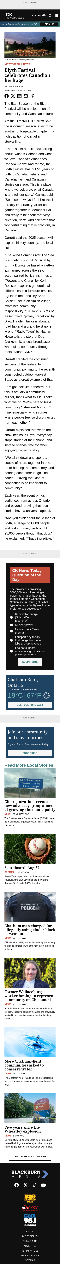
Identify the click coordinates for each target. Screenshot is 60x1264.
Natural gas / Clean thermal (27, 631)
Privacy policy (30, 1255)
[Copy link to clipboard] (32, 96)
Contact (30, 1231)
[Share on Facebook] (6, 96)
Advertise (30, 1246)
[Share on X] (13, 96)
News (26, 64)
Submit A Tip (30, 1241)
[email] (26, 96)
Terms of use (30, 1251)
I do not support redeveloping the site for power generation (30, 651)
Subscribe (30, 753)
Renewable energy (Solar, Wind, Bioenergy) (26, 617)
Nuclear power (24, 625)
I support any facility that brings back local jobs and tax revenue (28, 640)
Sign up (49, 24)
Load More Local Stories (30, 1156)
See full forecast (30, 705)
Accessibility (30, 1236)
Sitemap (30, 1260)
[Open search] (50, 15)
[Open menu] (56, 15)
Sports (9, 872)
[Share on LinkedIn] (19, 96)
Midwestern (12, 64)
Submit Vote (30, 662)
